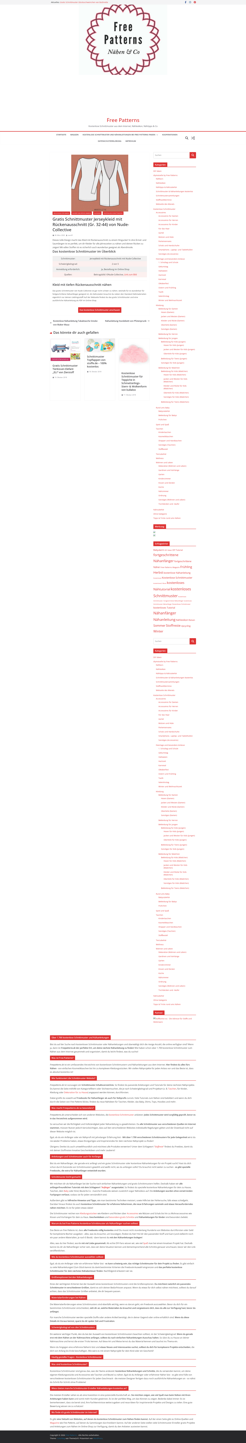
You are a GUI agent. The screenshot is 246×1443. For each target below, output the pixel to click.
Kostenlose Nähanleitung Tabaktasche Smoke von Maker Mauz (75, 323)
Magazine (54, 1422)
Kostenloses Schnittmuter (181, 604)
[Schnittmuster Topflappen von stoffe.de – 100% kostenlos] (99, 340)
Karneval (162, 279)
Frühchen (162, 419)
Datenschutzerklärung (109, 141)
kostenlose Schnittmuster (121, 1114)
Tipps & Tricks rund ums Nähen (167, 518)
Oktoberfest (163, 283)
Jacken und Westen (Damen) (173, 316)
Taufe (160, 292)
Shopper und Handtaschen (170, 440)
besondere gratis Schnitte (121, 1217)
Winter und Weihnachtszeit (170, 300)
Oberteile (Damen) (169, 325)
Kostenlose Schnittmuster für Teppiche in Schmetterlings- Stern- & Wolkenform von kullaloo (134, 381)
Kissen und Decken (166, 483)
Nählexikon (161, 183)
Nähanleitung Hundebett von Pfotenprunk (125, 321)
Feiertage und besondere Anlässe (170, 259)
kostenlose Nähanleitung (177, 572)
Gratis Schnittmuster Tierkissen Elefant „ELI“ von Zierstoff (65, 369)
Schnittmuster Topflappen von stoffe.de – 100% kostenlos (97, 361)
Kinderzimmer (164, 478)
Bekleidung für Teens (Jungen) (174, 358)
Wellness (160, 458)
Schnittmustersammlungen (167, 195)
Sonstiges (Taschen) (166, 445)
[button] (156, 135)
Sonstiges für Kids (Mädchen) (176, 397)
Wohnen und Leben (164, 462)
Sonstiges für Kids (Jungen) (172, 363)
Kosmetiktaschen (165, 436)
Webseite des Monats (165, 204)
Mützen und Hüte (166, 237)
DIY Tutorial (177, 550)
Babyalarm (158, 549)
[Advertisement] (123, 94)
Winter (158, 631)
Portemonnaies (164, 241)
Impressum (130, 141)
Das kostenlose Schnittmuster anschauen (100, 310)
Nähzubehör (158, 509)
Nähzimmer (163, 491)
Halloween (162, 271)
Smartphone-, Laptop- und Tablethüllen (175, 249)
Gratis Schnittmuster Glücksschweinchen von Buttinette (84, 3)
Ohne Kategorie (160, 514)
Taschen (159, 429)
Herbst (158, 572)
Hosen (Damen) (167, 312)
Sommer (159, 625)
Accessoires (161, 212)
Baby (66, 1191)
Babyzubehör (164, 411)
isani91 (70, 235)
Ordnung (162, 495)
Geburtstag (163, 266)
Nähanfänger (164, 613)
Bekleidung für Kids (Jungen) (173, 341)
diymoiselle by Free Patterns (165, 175)
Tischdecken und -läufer (168, 504)
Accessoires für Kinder (168, 224)
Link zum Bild (130, 274)
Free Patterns (123, 119)
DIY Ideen (157, 171)
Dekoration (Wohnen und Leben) (172, 466)
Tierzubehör (161, 454)
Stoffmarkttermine (164, 200)
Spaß (145, 1243)
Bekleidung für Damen (61, 213)
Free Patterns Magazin (170, 567)
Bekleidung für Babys (167, 415)
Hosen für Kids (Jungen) (174, 345)
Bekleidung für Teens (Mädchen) (175, 402)
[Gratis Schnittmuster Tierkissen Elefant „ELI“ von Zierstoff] (65, 340)
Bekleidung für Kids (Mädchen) (174, 371)
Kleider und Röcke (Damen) (81, 213)
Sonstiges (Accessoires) (168, 254)
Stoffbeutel (163, 449)
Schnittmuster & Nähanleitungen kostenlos (174, 191)
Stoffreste (173, 625)
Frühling (186, 567)
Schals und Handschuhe (168, 245)
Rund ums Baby (163, 407)
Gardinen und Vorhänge (168, 470)
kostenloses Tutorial (164, 607)
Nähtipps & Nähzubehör (166, 187)
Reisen (192, 620)
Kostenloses (157, 578)
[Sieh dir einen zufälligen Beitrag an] (193, 138)
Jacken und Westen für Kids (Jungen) (179, 349)
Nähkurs (159, 179)
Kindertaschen (164, 432)
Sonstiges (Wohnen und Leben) (171, 499)
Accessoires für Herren (168, 220)
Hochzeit (162, 275)
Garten (161, 474)
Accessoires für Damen (168, 216)
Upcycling (186, 625)
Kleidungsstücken (88, 1213)
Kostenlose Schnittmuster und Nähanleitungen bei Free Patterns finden (119, 134)
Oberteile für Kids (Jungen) (175, 353)
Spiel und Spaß (162, 424)
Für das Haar (164, 228)
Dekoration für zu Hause (76, 1092)
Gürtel (161, 233)
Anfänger (106, 1187)
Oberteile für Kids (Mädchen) (176, 392)
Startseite (61, 134)
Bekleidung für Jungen (168, 338)
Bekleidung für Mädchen (169, 368)
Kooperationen (169, 134)
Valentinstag (163, 296)
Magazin (74, 134)
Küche (161, 487)
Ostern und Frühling (167, 287)
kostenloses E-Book (159, 583)
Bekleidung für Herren (168, 334)
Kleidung (97, 213)
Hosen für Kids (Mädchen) (175, 374)
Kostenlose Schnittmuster (113, 213)
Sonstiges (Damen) (169, 329)
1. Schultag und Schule (168, 262)
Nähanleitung (164, 619)
